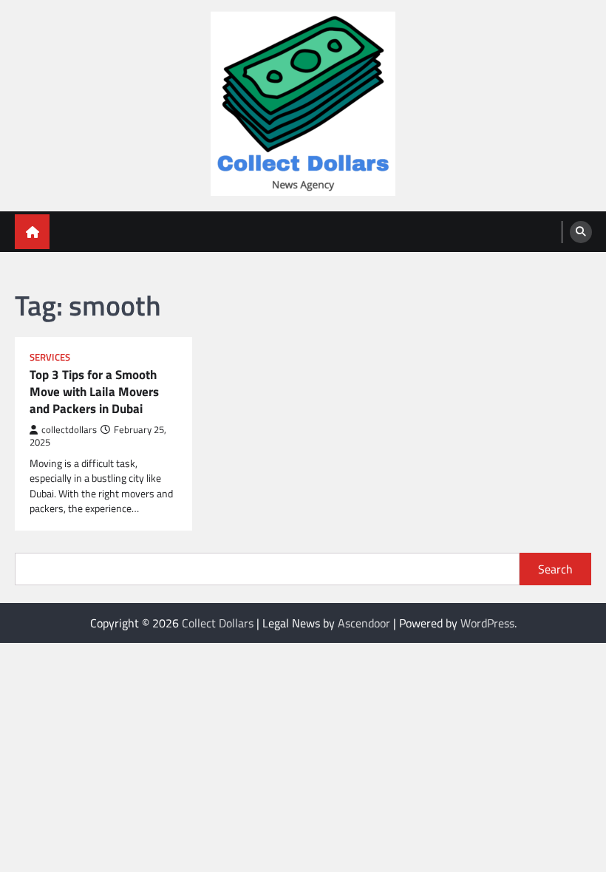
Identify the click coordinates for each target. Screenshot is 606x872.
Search (555, 569)
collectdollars (69, 430)
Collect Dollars (217, 623)
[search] (581, 232)
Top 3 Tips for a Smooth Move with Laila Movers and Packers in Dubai (94, 392)
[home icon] (32, 231)
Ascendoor (364, 623)
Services (50, 357)
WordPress (487, 623)
